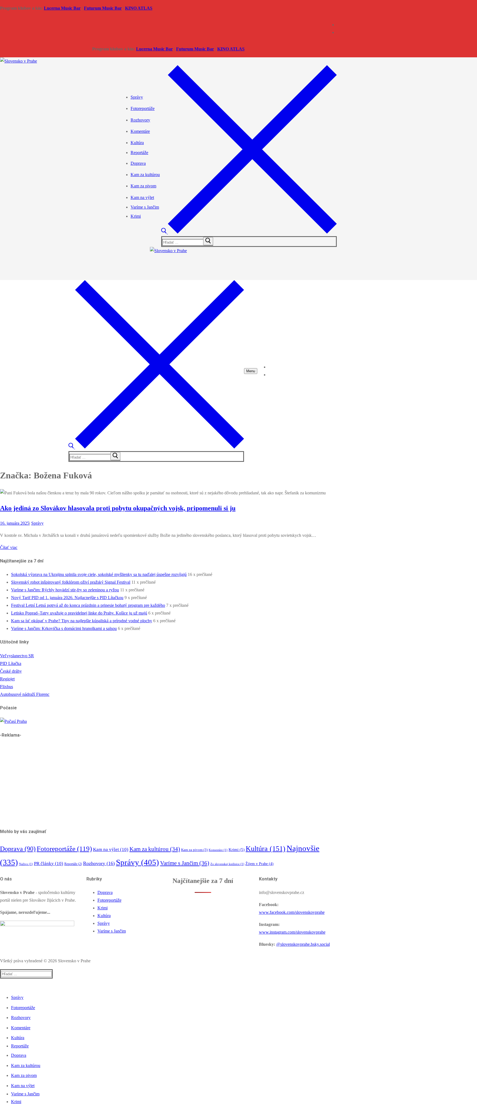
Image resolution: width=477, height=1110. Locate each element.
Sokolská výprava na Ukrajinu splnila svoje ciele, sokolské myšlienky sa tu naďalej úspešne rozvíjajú (99, 574)
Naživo (26, 864)
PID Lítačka (10, 663)
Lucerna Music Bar (62, 8)
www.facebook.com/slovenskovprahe (292, 912)
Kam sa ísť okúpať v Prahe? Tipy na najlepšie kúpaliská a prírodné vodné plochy (81, 620)
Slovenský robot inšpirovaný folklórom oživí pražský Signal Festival (70, 582)
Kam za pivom (194, 850)
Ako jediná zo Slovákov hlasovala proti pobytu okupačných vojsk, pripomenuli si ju (117, 508)
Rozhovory (99, 863)
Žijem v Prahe (259, 864)
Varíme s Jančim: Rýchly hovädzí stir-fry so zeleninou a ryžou (65, 590)
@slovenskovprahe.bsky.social (303, 944)
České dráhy (11, 671)
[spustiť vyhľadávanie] (208, 241)
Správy (37, 523)
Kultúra (265, 849)
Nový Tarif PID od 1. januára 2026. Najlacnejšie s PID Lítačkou (67, 597)
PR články (48, 863)
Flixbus (6, 686)
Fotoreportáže (64, 848)
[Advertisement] (165, 783)
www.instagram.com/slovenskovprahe (292, 932)
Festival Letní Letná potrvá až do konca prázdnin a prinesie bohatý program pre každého (88, 605)
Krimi (237, 849)
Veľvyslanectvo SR (17, 655)
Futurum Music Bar (103, 8)
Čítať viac (8, 547)
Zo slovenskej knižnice (227, 864)
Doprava (18, 848)
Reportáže (73, 864)
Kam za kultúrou (154, 849)
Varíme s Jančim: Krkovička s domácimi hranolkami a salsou (64, 628)
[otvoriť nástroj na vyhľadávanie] (249, 232)
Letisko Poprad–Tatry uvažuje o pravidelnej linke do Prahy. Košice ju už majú (79, 613)
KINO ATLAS (138, 8)
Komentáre (218, 850)
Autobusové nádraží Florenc (24, 694)
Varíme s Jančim (184, 863)
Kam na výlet (110, 849)
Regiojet (7, 679)
